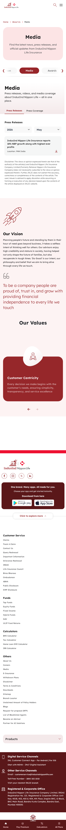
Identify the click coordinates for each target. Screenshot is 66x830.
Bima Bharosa (9, 573)
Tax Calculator (9, 640)
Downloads (8, 690)
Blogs (5, 706)
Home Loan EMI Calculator (15, 644)
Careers (6, 665)
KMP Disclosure (10, 590)
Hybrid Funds (9, 615)
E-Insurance (8, 673)
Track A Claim (9, 544)
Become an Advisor (12, 719)
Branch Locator (10, 698)
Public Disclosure (10, 586)
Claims (6, 540)
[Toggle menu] (61, 5)
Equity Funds (9, 606)
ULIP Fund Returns (11, 623)
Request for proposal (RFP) (15, 711)
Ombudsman (9, 577)
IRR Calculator (9, 648)
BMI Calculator (10, 636)
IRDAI (6, 565)
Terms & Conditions (12, 686)
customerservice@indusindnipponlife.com (34, 774)
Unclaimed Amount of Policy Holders (19, 702)
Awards (52, 70)
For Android (42, 760)
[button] (28, 409)
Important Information (13, 556)
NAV (5, 619)
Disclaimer (8, 681)
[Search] (55, 5)
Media (6, 669)
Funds (6, 597)
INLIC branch (32, 783)
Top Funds (7, 602)
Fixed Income (9, 611)
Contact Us (8, 548)
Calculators (10, 631)
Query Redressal (10, 552)
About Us (7, 661)
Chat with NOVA (15, 765)
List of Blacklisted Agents (14, 715)
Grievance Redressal (12, 561)
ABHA (5, 581)
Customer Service (14, 535)
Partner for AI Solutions (14, 723)
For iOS (52, 760)
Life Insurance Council (13, 569)
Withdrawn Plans (11, 677)
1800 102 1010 (33, 779)
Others (7, 656)
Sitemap (7, 694)
